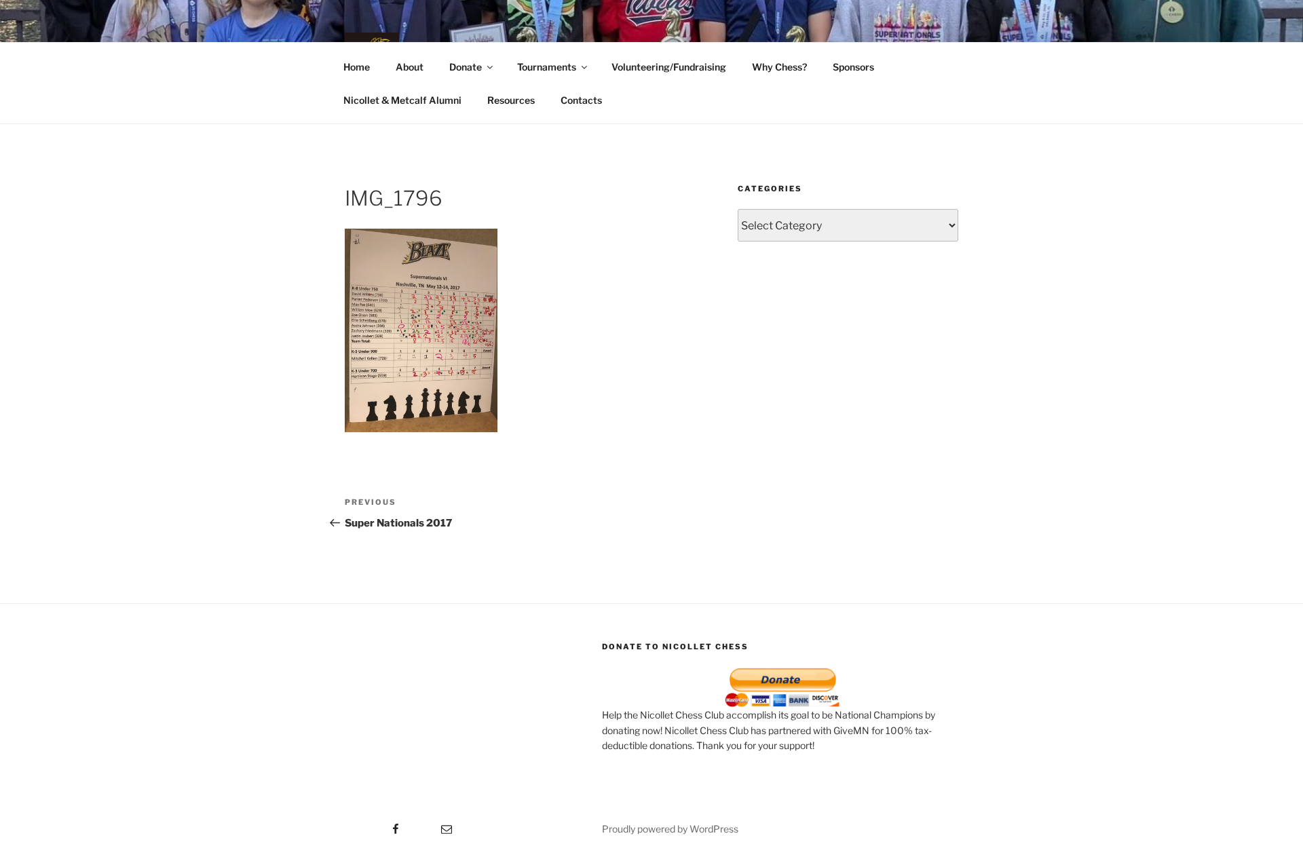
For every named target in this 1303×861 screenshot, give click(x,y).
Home (356, 67)
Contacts (581, 100)
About (409, 67)
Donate (465, 67)
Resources (511, 100)
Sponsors (853, 67)
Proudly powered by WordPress (670, 829)
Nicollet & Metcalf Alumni (402, 100)
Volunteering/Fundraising (668, 67)
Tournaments (546, 67)
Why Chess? (779, 67)
